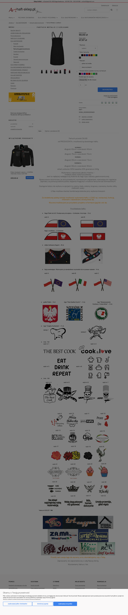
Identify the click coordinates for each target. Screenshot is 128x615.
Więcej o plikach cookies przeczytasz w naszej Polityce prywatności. (22, 599)
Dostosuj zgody (42, 604)
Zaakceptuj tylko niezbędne (17, 604)
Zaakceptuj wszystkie (65, 604)
